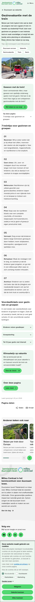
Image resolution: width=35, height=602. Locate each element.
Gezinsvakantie (8, 52)
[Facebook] (9, 534)
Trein (19, 52)
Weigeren (17, 587)
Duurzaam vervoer (9, 48)
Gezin (27, 52)
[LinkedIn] (15, 534)
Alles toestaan (17, 598)
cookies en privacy (21, 564)
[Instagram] (20, 534)
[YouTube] (4, 534)
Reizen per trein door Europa (14, 443)
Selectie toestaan (17, 592)
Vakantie (23, 48)
